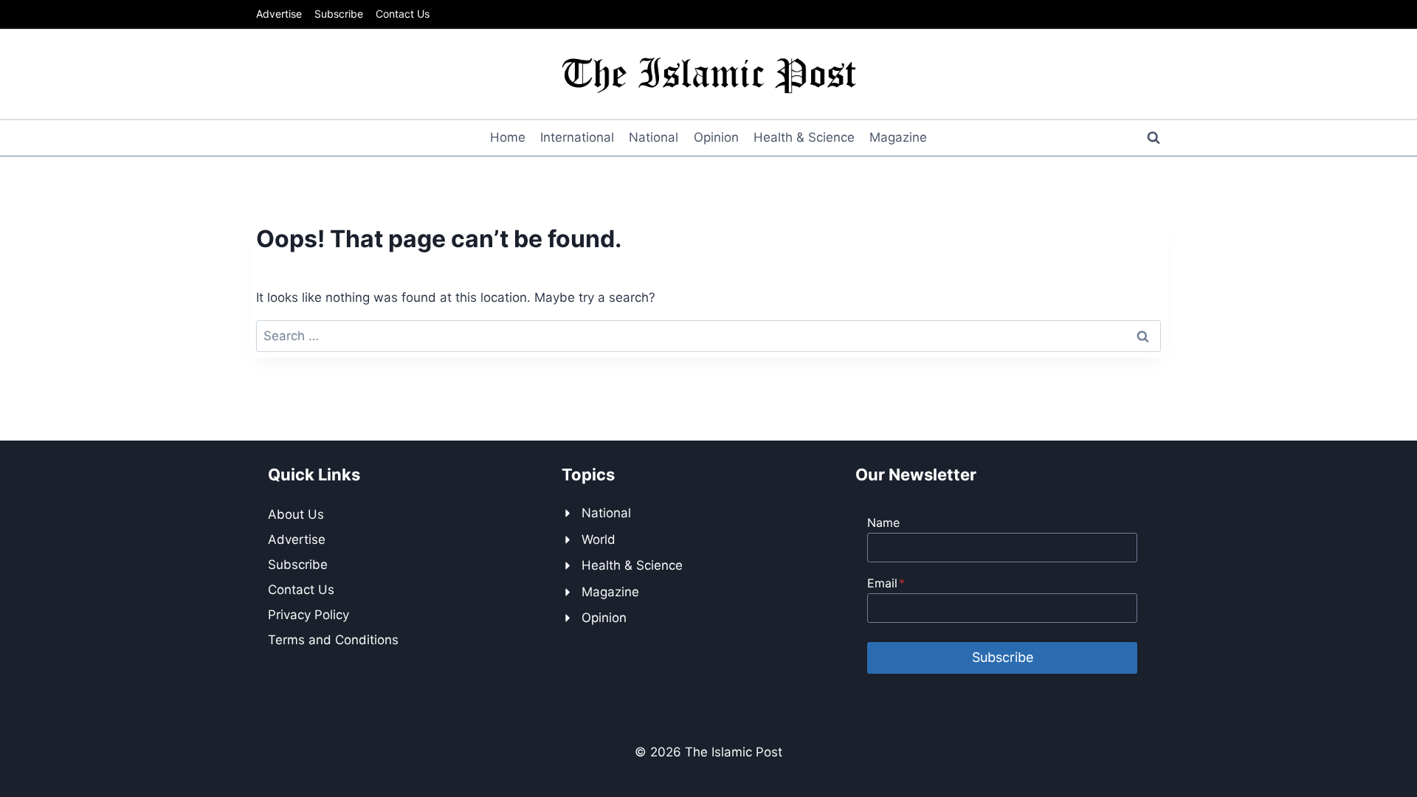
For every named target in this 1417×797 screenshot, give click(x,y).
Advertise (279, 13)
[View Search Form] (1153, 138)
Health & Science (804, 137)
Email (886, 583)
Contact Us (403, 13)
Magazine (898, 137)
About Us (296, 514)
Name (883, 522)
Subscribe (338, 13)
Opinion (716, 137)
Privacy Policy (308, 614)
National (653, 137)
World (599, 539)
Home (507, 137)
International (577, 137)
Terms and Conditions (333, 639)
